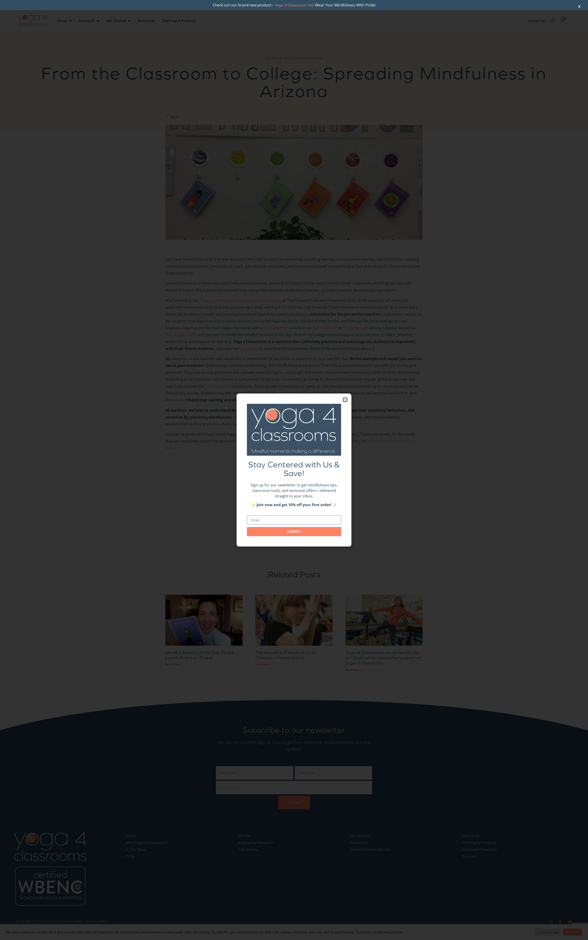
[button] (345, 400)
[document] (294, 470)
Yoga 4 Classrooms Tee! (294, 5)
